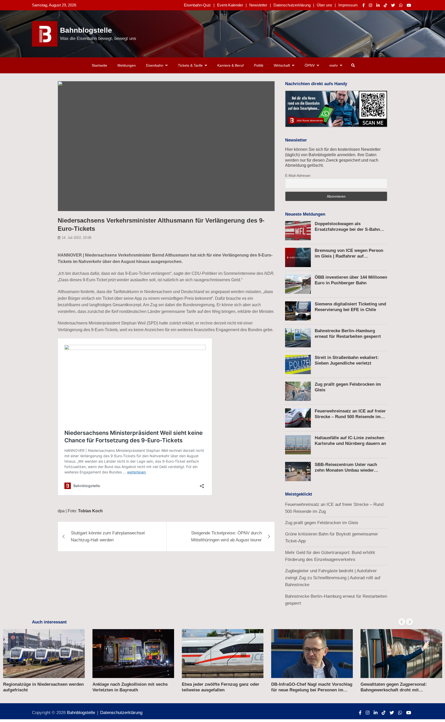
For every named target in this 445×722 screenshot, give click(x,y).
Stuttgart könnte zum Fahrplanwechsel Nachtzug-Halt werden (108, 536)
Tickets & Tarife (190, 65)
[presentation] (401, 622)
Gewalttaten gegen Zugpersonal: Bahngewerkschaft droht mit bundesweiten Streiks (304, 690)
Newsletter (258, 5)
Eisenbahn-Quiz (197, 5)
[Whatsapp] (401, 5)
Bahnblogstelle (86, 30)
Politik (258, 65)
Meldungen (126, 65)
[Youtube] (409, 5)
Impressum (348, 5)
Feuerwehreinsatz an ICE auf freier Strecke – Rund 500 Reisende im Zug (350, 417)
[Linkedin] (378, 5)
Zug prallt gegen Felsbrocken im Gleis (321, 522)
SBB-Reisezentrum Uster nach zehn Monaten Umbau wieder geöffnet (346, 470)
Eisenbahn (154, 65)
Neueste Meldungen (305, 214)
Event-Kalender (230, 5)
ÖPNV (310, 65)
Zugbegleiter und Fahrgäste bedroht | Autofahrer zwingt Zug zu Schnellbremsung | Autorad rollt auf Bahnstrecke (332, 577)
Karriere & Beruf (230, 65)
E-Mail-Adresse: (298, 175)
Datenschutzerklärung (292, 5)
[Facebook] (363, 5)
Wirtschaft (282, 65)
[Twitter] (393, 5)
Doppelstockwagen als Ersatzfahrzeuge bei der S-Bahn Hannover (347, 229)
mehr (333, 65)
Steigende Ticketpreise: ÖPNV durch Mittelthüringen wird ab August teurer (226, 536)
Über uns (324, 5)
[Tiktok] (385, 5)
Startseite (99, 65)
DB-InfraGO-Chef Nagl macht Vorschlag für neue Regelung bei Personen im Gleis (222, 690)
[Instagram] (370, 5)
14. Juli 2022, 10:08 (76, 238)
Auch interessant (49, 622)
